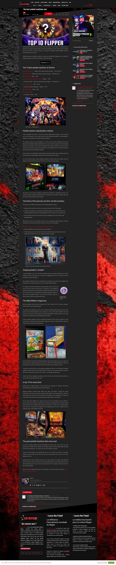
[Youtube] (44, 484)
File (24, 12)
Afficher (48, 62)
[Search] (81, 9)
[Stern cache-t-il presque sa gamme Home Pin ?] (76, 52)
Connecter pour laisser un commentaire (35, 502)
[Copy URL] (55, 13)
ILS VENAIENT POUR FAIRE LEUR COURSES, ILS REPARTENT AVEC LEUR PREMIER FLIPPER (86, 58)
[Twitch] (40, 484)
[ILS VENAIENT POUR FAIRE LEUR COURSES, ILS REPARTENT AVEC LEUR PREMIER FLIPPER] (76, 58)
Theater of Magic (28, 92)
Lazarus (27, 14)
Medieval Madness (28, 71)
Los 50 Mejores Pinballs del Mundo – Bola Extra (38, 496)
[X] (61, 13)
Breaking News (82, 71)
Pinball (81, 52)
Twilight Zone (27, 76)
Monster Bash (27, 74)
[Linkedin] (67, 13)
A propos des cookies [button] (102, 562)
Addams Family (27, 89)
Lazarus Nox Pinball (65, 553)
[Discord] (30, 484)
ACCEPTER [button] (111, 562)
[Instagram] (34, 484)
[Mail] (36, 484)
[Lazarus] (24, 14)
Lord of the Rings (28, 84)
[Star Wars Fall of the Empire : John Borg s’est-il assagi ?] (76, 77)
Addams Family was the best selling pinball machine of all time (38, 227)
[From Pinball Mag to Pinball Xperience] (76, 65)
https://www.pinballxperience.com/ (36, 480)
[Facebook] (58, 13)
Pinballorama (82, 60)
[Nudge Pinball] (24, 4)
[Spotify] (38, 484)
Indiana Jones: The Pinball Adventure (32, 79)
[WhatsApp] (64, 13)
